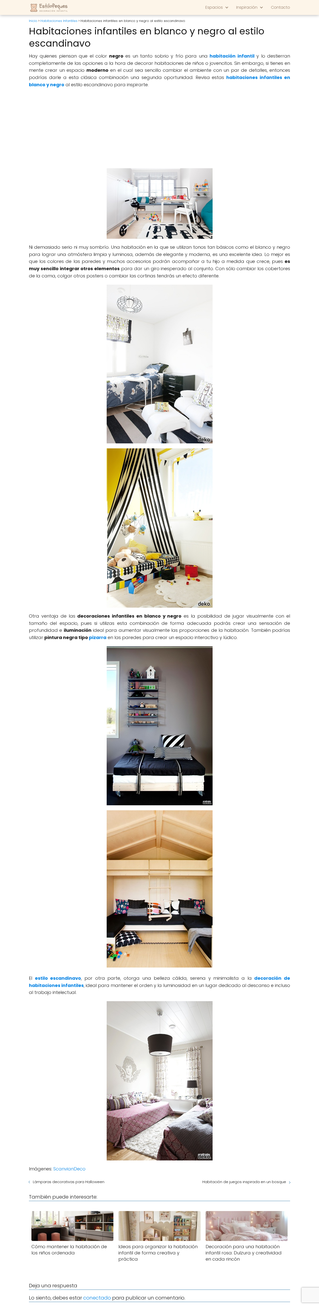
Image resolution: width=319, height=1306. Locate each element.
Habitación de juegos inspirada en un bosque (244, 1181)
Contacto (280, 7)
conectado (97, 1297)
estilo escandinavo (58, 978)
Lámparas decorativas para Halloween (68, 1181)
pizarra (97, 637)
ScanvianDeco (69, 1169)
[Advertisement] (159, 128)
